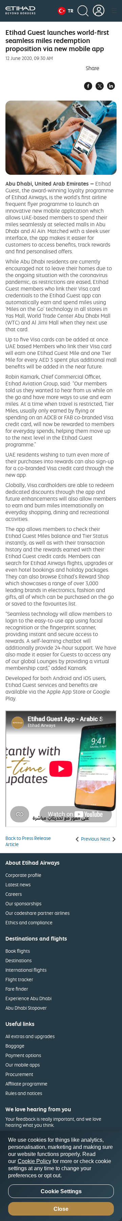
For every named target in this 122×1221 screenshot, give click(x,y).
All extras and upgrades (30, 1036)
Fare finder (16, 989)
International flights (25, 970)
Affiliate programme (26, 1083)
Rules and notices (23, 1093)
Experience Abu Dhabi (28, 998)
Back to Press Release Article (28, 841)
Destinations (18, 960)
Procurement (19, 1074)
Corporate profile (23, 875)
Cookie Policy (34, 1161)
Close (61, 1209)
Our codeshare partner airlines (37, 913)
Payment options (23, 1055)
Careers (13, 894)
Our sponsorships (23, 903)
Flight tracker (19, 979)
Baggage (14, 1046)
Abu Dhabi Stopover (26, 1008)
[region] (61, 1176)
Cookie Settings (61, 1191)
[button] (65, 11)
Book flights (17, 951)
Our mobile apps (22, 1064)
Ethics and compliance (29, 922)
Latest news (17, 884)
